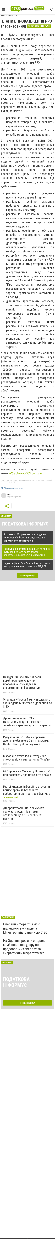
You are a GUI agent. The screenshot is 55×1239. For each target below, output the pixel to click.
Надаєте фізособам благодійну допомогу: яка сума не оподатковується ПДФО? (27, 565)
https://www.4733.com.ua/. (26, 473)
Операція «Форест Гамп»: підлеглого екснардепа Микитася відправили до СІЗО (27, 703)
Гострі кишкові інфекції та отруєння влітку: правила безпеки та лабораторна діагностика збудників (26, 790)
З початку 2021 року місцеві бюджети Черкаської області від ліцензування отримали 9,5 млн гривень (25, 537)
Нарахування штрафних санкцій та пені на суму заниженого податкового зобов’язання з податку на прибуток (27, 552)
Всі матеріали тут (27, 575)
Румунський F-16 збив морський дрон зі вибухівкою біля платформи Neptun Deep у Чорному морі (26, 740)
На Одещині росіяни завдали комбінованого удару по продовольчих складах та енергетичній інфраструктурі (22, 682)
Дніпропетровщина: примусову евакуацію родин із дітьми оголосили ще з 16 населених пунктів (23, 813)
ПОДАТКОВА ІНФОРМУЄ (25, 524)
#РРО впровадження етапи (12, 488)
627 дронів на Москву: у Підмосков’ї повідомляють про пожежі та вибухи (27, 773)
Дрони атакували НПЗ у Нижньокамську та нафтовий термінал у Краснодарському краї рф (27, 722)
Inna (8, 494)
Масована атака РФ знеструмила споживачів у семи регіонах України (26, 757)
